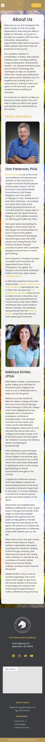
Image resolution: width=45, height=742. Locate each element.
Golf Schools (19, 721)
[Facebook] (13, 656)
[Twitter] (25, 656)
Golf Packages (19, 724)
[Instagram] (19, 656)
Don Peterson (12, 174)
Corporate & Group (21, 727)
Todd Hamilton (13, 276)
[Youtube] (31, 656)
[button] (2, 5)
